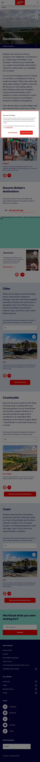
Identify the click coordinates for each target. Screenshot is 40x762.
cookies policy (9, 127)
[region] (20, 124)
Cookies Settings (12, 132)
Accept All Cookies (26, 132)
